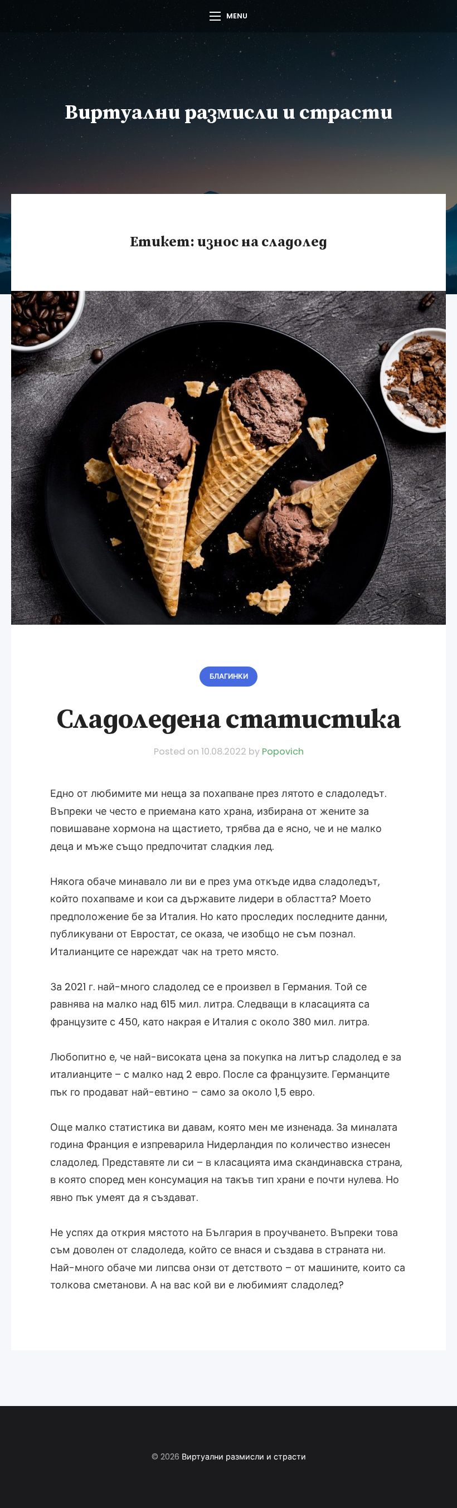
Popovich (283, 751)
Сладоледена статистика (228, 720)
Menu (236, 16)
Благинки (229, 676)
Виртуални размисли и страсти (228, 112)
